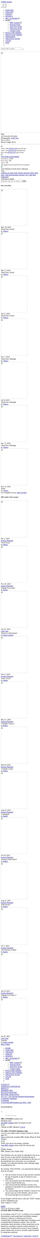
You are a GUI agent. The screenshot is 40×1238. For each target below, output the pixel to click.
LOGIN (8, 41)
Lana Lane (4, 631)
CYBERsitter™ (6, 1236)
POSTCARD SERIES (13, 33)
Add (24, 181)
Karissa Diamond (7, 541)
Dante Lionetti (8, 635)
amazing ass (5, 173)
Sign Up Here (22, 493)
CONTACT (5, 1084)
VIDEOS (8, 14)
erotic (16, 173)
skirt (30, 175)
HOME (8, 1048)
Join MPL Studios (7, 1123)
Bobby (5, 545)
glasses (20, 173)
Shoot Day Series (16, 27)
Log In (22, 1127)
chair (11, 173)
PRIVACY (5, 1088)
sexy (27, 175)
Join (2, 1137)
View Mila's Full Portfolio (10, 157)
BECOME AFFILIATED (10, 1094)
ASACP (35, 1236)
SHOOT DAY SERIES (13, 35)
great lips (26, 173)
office (32, 173)
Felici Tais (14, 138)
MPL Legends (15, 23)
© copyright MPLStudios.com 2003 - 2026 (16, 1102)
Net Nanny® (17, 1236)
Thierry (5, 231)
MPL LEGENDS (11, 18)
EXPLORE (9, 10)
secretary (22, 175)
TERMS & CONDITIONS (10, 1086)
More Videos (5, 1044)
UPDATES (9, 12)
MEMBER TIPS (7, 1090)
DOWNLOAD (13, 148)
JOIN (7, 43)
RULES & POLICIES (9, 1092)
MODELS (9, 16)
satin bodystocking (11, 175)
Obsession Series (16, 29)
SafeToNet (27, 1236)
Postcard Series (15, 25)
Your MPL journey (7, 1145)
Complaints (5, 1100)
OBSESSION (10, 37)
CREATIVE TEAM (12, 39)
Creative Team (15, 31)
